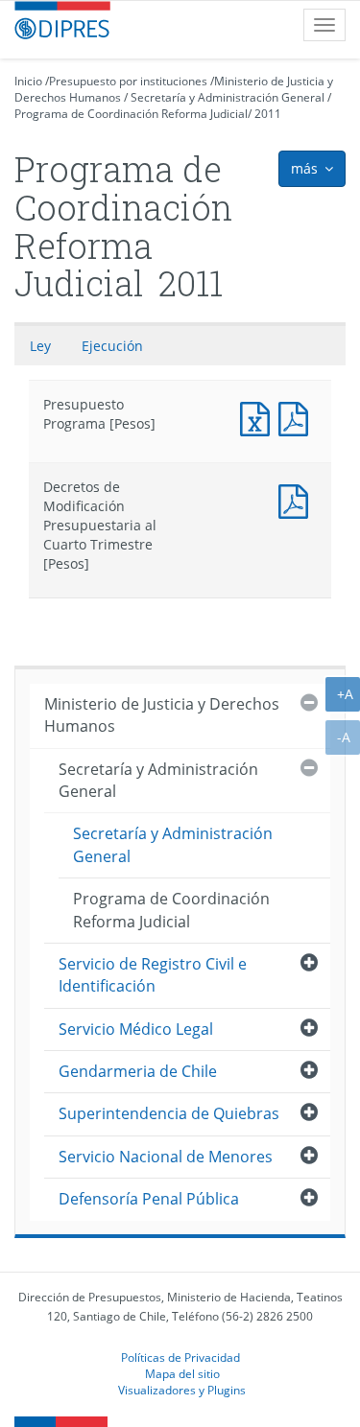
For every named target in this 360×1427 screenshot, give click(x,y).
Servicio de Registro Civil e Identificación (153, 974)
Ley (40, 346)
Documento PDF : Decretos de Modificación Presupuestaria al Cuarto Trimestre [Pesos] (297, 499)
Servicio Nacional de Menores (166, 1156)
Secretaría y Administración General (227, 97)
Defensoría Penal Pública (149, 1198)
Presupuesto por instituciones (128, 81)
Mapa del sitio (182, 1373)
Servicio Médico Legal (136, 1029)
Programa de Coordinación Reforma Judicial (131, 113)
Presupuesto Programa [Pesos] (259, 416)
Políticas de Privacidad (180, 1357)
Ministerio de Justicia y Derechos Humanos (161, 715)
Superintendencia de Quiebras (169, 1113)
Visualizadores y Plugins (182, 1389)
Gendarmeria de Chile (138, 1071)
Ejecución (112, 346)
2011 (267, 113)
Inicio (28, 81)
